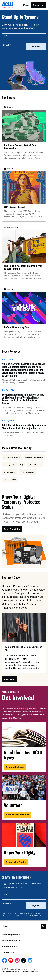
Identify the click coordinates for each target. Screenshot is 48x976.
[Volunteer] (24, 797)
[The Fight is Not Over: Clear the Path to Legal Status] (24, 254)
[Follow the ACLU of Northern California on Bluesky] (30, 961)
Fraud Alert (34, 972)
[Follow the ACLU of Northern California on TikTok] (23, 961)
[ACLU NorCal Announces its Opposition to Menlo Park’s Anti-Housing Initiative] (24, 428)
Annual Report (9, 946)
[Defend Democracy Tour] (24, 314)
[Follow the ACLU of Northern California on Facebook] (4, 961)
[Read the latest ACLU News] (24, 747)
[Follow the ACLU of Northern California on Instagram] (17, 961)
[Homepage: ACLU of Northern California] (10, 5)
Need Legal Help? (11, 934)
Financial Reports (11, 940)
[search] (43, 926)
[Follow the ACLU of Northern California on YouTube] (10, 961)
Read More (9, 679)
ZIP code (7, 45)
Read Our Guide (12, 529)
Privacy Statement (22, 972)
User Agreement (8, 972)
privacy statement (34, 915)
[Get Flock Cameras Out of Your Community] (24, 133)
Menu (26, 5)
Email (5, 35)
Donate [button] (37, 5)
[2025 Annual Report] (24, 193)
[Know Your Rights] (24, 845)
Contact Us (8, 952)
